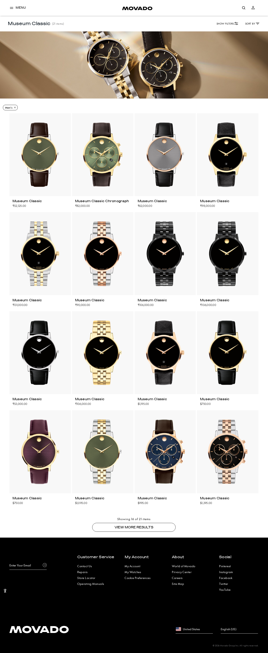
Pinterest (225, 566)
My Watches (133, 572)
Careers (177, 578)
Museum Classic (27, 201)
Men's (9, 107)
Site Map (178, 584)
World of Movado (183, 566)
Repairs (82, 572)
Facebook (225, 578)
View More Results (134, 527)
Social (225, 557)
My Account (137, 557)
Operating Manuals (90, 584)
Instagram (226, 572)
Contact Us (84, 566)
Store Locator (86, 578)
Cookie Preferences (137, 578)
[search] (243, 8)
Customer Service (95, 557)
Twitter (223, 584)
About (178, 557)
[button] (253, 8)
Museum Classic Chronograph (102, 201)
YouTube (225, 590)
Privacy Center (181, 572)
